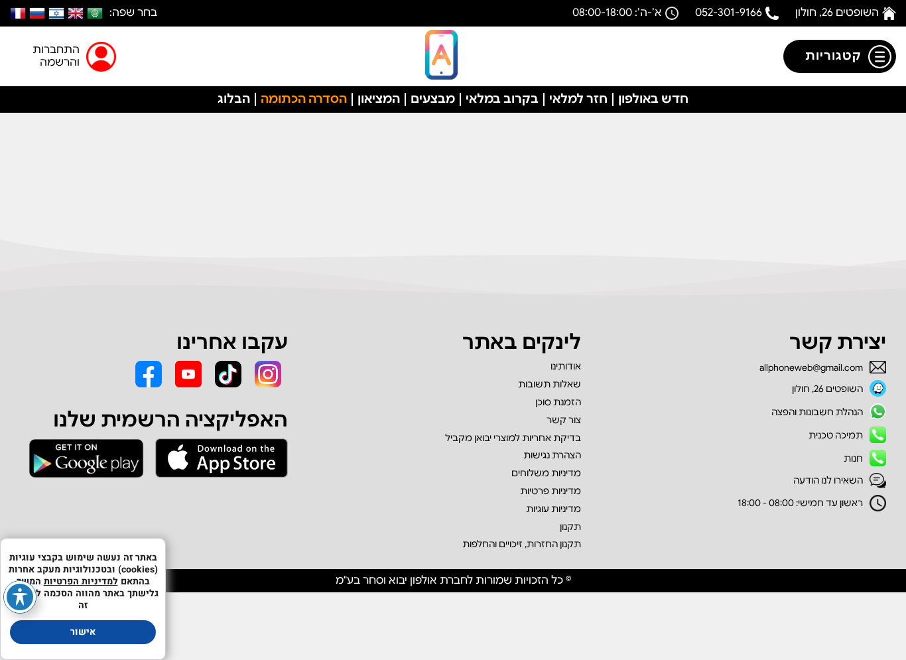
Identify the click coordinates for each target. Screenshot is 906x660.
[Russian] (37, 13)
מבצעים (433, 99)
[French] (18, 13)
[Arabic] (95, 13)
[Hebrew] (56, 13)
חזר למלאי (578, 99)
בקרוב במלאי (502, 99)
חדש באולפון (653, 99)
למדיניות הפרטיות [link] (81, 581)
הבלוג (234, 99)
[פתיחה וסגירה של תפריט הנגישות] (20, 597)
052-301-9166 (728, 12)
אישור (83, 632)
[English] (76, 13)
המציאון (378, 99)
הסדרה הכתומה (304, 99)
